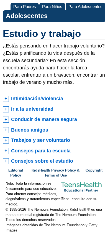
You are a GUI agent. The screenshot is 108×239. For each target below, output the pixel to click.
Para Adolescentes (85, 6)
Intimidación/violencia (37, 98)
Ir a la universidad (32, 109)
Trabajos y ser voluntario (40, 140)
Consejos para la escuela (41, 151)
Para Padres (24, 6)
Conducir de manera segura (44, 119)
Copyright (94, 170)
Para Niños (52, 6)
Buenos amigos (29, 130)
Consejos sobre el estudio (42, 161)
